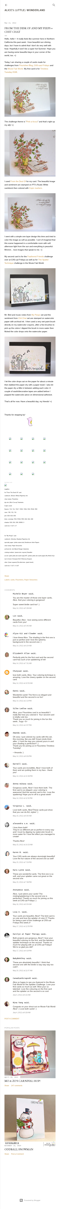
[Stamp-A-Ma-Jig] (33, 474)
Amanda (16, 733)
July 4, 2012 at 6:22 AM (21, 995)
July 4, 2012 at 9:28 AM (21, 1013)
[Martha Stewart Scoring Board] (10, 474)
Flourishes (19, 580)
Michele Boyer (20, 594)
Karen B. (17, 852)
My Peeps (36, 315)
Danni (15, 691)
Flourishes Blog (26, 65)
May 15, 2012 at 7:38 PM (22, 882)
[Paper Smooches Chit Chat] (33, 439)
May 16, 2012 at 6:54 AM (22, 904)
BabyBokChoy (19, 958)
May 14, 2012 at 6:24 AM (22, 646)
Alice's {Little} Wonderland (24, 10)
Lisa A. (17, 912)
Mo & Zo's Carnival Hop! (22, 1081)
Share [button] (6, 576)
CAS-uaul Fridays (41, 65)
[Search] (54, 4)
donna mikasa (19, 784)
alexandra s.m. (20, 823)
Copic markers (35, 188)
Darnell (17, 764)
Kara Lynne (18, 870)
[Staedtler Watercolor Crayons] (44, 451)
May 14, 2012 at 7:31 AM (22, 663)
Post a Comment (11, 1019)
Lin (14, 616)
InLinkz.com (8, 482)
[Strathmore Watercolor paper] (22, 451)
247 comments (16, 1086)
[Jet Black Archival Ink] (22, 462)
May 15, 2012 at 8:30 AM (22, 816)
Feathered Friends (35, 256)
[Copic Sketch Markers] (33, 451)
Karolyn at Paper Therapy (26, 934)
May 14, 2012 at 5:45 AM (22, 626)
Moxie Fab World (15, 69)
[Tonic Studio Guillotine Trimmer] (44, 462)
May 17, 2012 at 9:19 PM (22, 951)
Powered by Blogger (32, 1200)
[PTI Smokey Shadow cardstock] (10, 451)
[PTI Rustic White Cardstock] (44, 439)
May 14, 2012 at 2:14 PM (22, 701)
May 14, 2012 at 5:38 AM (22, 608)
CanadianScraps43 (22, 978)
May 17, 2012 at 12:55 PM (23, 926)
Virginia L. (19, 806)
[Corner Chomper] (22, 474)
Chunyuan (17, 671)
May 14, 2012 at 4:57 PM (22, 725)
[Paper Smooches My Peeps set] (22, 439)
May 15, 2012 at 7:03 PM (22, 862)
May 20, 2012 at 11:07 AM (22, 971)
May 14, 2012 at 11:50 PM (22, 798)
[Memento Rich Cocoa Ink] (10, 462)
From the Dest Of (18, 181)
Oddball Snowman (18, 1149)
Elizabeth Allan (21, 653)
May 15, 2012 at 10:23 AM (23, 845)
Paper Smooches (30, 580)
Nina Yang (18, 1003)
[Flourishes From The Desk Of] (10, 439)
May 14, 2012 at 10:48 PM (23, 776)
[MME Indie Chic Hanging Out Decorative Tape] (33, 462)
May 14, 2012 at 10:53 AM (23, 683)
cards (12, 580)
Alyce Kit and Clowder (24, 633)
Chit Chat (22, 318)
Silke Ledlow (19, 708)
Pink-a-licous (32, 121)
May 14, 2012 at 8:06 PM (22, 756)
